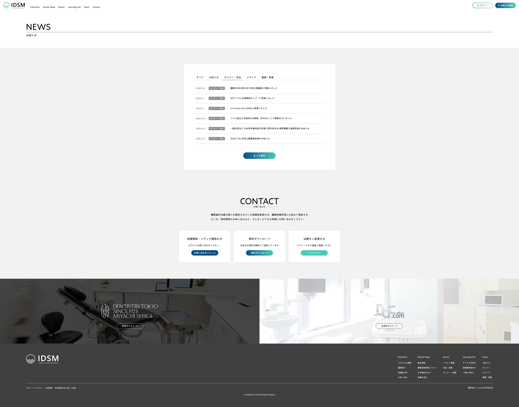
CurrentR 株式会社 (485, 388)
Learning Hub (74, 7)
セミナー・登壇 (449, 373)
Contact (96, 7)
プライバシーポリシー (35, 388)
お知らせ (486, 363)
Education (35, 7)
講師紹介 (401, 368)
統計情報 (421, 363)
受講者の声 (402, 373)
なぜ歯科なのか (424, 373)
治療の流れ (422, 377)
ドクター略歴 (448, 363)
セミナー (486, 368)
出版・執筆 (448, 368)
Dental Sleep (49, 7)
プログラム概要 (404, 363)
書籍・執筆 (487, 377)
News (86, 7)
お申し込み (402, 377)
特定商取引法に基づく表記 (65, 388)
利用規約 (49, 388)
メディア (486, 373)
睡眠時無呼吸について (427, 368)
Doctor (61, 7)
